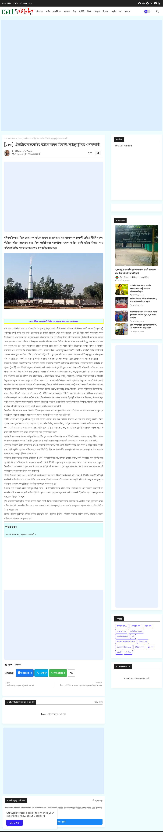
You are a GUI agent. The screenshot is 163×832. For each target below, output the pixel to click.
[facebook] (140, 3)
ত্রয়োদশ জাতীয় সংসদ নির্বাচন (126, 641)
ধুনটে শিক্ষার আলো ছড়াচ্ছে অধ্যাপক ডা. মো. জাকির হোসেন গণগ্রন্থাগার (143, 326)
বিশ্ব (74, 11)
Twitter (43, 672)
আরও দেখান (99, 702)
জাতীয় (48, 11)
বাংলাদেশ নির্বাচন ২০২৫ (124, 647)
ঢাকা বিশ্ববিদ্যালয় (122, 636)
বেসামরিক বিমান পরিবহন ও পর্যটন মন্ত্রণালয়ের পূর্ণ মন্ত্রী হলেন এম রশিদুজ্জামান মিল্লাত (140, 288)
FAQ (16, 3)
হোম (5, 138)
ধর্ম (120, 11)
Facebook (26, 672)
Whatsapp (59, 672)
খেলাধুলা (97, 11)
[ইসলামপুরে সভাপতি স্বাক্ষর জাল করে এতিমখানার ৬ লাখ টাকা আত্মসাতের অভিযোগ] (136, 245)
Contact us (26, 3)
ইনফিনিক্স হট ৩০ (122, 626)
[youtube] (155, 3)
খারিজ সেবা (148, 626)
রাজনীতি (55, 11)
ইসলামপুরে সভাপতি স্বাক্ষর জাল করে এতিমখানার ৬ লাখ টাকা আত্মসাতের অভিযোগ (135, 271)
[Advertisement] (81, 75)
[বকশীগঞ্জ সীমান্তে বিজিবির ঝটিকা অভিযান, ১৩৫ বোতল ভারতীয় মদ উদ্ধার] (121, 302)
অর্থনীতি (81, 11)
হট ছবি (119, 652)
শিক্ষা (89, 11)
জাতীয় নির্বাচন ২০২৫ (136, 631)
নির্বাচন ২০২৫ (143, 641)
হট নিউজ (128, 652)
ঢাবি (133, 636)
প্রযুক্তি (113, 11)
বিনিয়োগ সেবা (139, 647)
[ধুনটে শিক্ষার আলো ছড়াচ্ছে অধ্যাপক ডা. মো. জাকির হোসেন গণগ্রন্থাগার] (121, 329)
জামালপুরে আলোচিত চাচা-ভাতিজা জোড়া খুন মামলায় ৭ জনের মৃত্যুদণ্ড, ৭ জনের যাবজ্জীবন (143, 314)
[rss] (159, 3)
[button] (157, 11)
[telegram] (147, 3)
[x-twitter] (151, 3)
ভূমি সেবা (150, 647)
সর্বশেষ (38, 11)
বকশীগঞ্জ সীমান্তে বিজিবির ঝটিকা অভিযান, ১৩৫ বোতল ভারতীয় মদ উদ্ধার (143, 300)
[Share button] (71, 673)
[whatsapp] (143, 3)
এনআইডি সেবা (135, 626)
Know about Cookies (31, 815)
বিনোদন (105, 11)
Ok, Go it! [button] (15, 822)
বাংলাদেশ (67, 11)
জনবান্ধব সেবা (121, 631)
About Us (6, 3)
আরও (126, 11)
